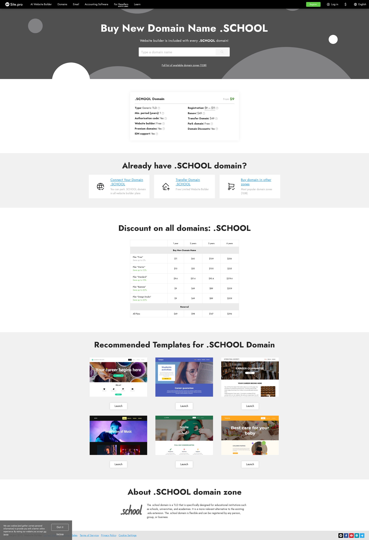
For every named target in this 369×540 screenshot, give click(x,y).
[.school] (131, 509)
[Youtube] (351, 535)
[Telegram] (362, 535)
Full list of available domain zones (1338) (184, 65)
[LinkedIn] (356, 535)
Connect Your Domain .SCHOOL (126, 182)
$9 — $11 (210, 108)
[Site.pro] (340, 535)
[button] (313, 4)
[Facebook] (346, 535)
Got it (60, 527)
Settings (60, 534)
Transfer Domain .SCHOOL (188, 182)
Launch (118, 406)
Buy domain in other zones (256, 182)
